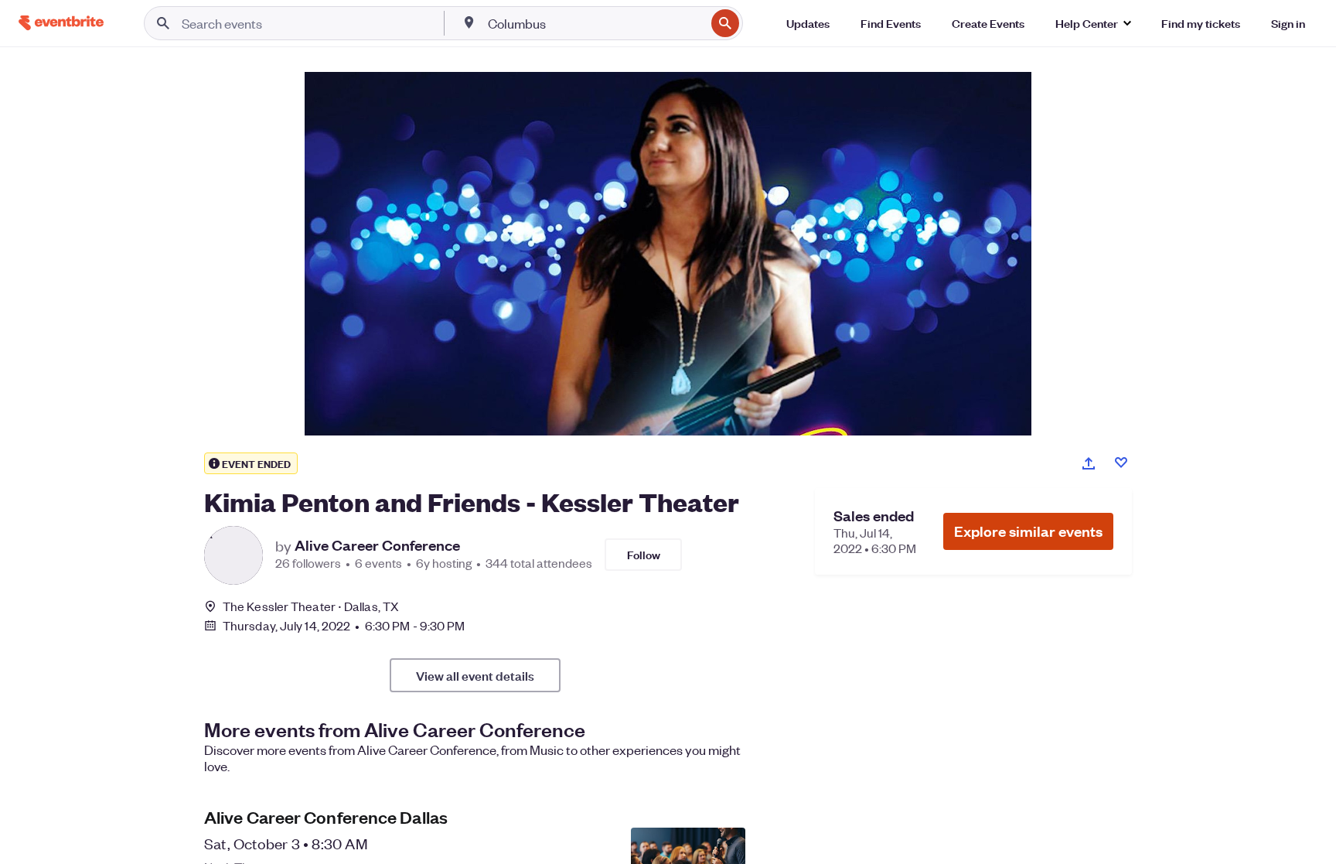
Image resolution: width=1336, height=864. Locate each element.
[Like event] (1121, 462)
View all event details (475, 675)
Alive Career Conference (377, 545)
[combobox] (595, 23)
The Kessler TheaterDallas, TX (311, 606)
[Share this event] (1088, 463)
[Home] (61, 23)
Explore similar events (1028, 531)
